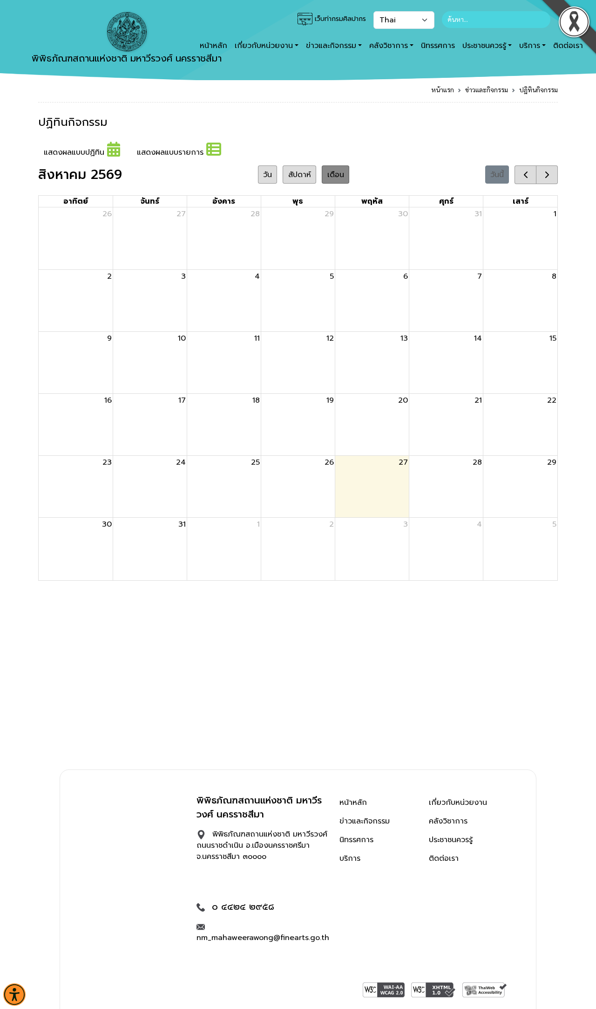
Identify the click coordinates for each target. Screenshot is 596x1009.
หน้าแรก (442, 89)
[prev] (525, 174)
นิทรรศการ (438, 45)
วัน (267, 174)
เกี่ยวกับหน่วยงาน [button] (264, 45)
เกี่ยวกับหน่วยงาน (458, 802)
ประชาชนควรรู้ (451, 839)
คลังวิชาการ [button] (388, 45)
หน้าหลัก (353, 802)
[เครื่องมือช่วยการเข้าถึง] (14, 994)
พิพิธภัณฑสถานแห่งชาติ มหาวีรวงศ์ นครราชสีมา (127, 58)
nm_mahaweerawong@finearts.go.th (262, 937)
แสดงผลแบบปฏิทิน (75, 152)
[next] (547, 174)
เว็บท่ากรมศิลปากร (339, 19)
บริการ (349, 858)
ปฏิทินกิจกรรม (538, 89)
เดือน (335, 174)
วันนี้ (497, 174)
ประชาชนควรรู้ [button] (484, 45)
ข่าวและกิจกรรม (486, 89)
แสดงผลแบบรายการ (171, 152)
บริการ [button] (529, 45)
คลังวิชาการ (448, 821)
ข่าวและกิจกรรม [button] (331, 45)
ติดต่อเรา (444, 858)
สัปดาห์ (299, 174)
